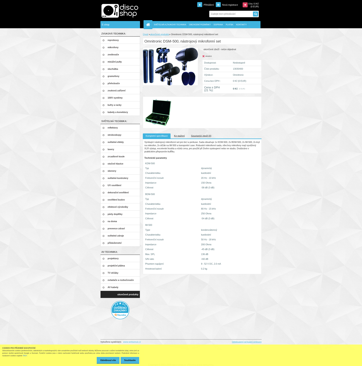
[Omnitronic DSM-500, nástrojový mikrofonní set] (158, 99)
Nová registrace (230, 5)
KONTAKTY (241, 24)
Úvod (145, 34)
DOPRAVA (218, 24)
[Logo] (119, 11)
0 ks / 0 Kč (253, 4)
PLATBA (229, 24)
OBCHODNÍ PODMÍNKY (200, 24)
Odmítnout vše (108, 360)
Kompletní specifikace (157, 136)
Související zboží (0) (201, 136)
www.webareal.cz (132, 342)
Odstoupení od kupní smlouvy (247, 342)
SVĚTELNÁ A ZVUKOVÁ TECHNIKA (170, 24)
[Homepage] (149, 24)
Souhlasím (130, 360)
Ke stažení (179, 136)
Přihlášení (208, 5)
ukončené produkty (159, 34)
